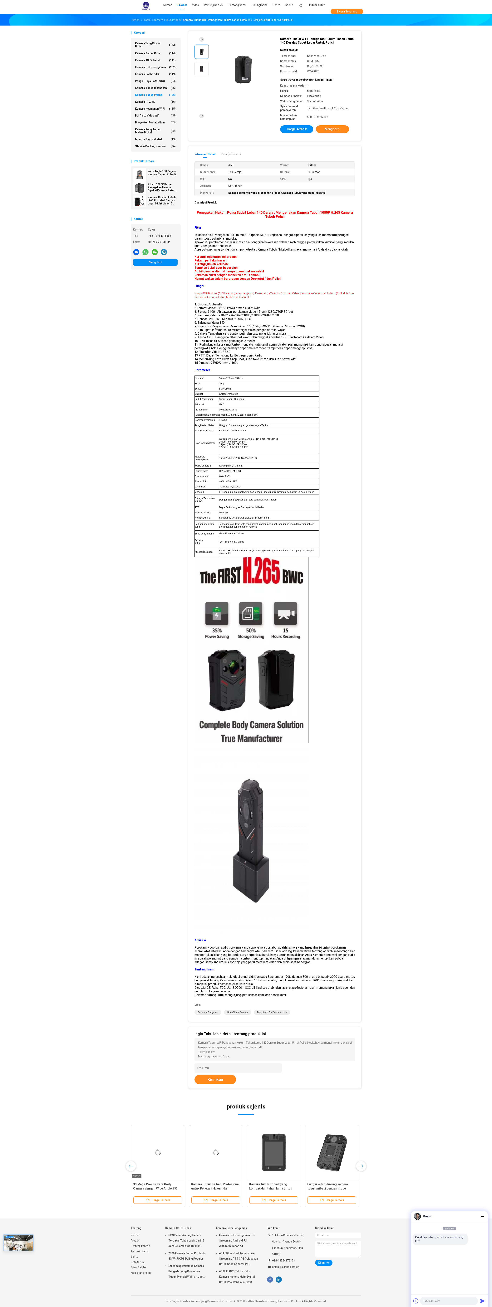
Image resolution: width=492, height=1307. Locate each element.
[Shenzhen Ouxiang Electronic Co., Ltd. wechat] (155, 252)
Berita (134, 1256)
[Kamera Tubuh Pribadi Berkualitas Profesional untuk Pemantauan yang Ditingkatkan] (332, 1152)
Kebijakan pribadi (141, 1272)
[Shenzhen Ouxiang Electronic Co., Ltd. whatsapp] (145, 252)
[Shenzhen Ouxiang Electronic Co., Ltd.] (146, 5)
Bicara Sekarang (347, 11)
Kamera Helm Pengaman (155, 67)
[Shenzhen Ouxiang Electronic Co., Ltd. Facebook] (270, 1279)
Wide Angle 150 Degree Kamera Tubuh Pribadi (162, 173)
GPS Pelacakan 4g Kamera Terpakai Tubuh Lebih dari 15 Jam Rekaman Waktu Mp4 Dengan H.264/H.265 (186, 1241)
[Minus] (482, 1216)
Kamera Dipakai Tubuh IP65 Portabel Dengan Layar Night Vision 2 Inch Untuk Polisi (162, 200)
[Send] (482, 1301)
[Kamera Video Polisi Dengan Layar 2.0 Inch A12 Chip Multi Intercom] (216, 1152)
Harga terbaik (297, 129)
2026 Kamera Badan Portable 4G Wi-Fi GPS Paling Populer (186, 1256)
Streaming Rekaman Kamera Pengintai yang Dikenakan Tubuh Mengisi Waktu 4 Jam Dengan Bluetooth (186, 1271)
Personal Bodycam (208, 1012)
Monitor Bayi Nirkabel (155, 139)
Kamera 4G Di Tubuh (155, 60)
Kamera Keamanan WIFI (155, 108)
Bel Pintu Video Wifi (155, 115)
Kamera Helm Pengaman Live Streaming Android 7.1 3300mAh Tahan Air (237, 1240)
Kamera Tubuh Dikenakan (155, 87)
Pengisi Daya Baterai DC (155, 81)
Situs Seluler (138, 1267)
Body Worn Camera (237, 1012)
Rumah (135, 1235)
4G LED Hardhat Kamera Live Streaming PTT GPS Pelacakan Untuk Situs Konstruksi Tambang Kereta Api (238, 1259)
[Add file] (416, 1301)
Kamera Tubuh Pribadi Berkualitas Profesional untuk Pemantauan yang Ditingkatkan (331, 1188)
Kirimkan (215, 1079)
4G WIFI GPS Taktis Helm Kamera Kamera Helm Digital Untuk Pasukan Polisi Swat (237, 1277)
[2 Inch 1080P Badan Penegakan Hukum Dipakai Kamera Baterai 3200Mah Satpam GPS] (139, 187)
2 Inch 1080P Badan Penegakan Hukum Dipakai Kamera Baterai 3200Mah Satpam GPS (162, 187)
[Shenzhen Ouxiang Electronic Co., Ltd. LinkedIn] (279, 1279)
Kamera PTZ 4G (155, 101)
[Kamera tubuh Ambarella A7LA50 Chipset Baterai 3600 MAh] (274, 1152)
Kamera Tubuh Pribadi (155, 94)
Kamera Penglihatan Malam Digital (155, 131)
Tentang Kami (139, 1251)
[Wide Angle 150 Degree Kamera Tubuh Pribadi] (139, 174)
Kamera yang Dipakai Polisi (155, 45)
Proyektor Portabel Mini (155, 122)
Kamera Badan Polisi (155, 53)
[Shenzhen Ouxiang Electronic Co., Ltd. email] (136, 252)
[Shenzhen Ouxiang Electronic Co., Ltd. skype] (164, 252)
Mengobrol (155, 262)
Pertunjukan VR (140, 1245)
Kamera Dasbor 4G (155, 74)
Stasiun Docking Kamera (155, 146)
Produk (135, 1240)
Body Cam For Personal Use (272, 1012)
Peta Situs (137, 1262)
